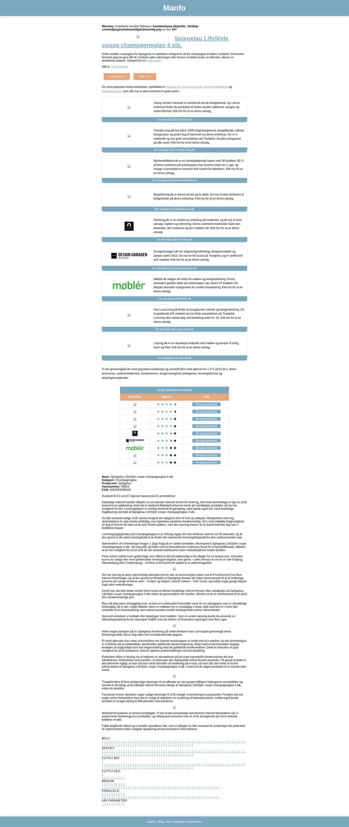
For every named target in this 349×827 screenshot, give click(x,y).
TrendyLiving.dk (192, 86)
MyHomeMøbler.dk (216, 86)
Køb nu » (145, 76)
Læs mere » (116, 76)
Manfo (174, 8)
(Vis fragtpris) (119, 66)
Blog (161, 821)
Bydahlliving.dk (112, 91)
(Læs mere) (154, 60)
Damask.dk (173, 86)
